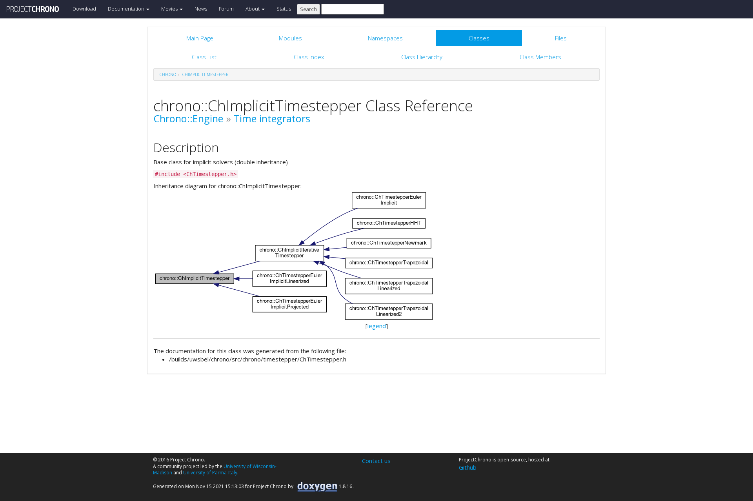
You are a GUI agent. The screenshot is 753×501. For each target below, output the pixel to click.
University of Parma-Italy (210, 472)
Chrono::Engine (188, 118)
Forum (226, 8)
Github (468, 467)
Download (84, 8)
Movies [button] (170, 8)
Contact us (376, 461)
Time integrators (272, 118)
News (201, 8)
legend (376, 326)
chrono (168, 74)
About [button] (253, 8)
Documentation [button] (127, 8)
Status (283, 8)
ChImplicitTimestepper (205, 74)
